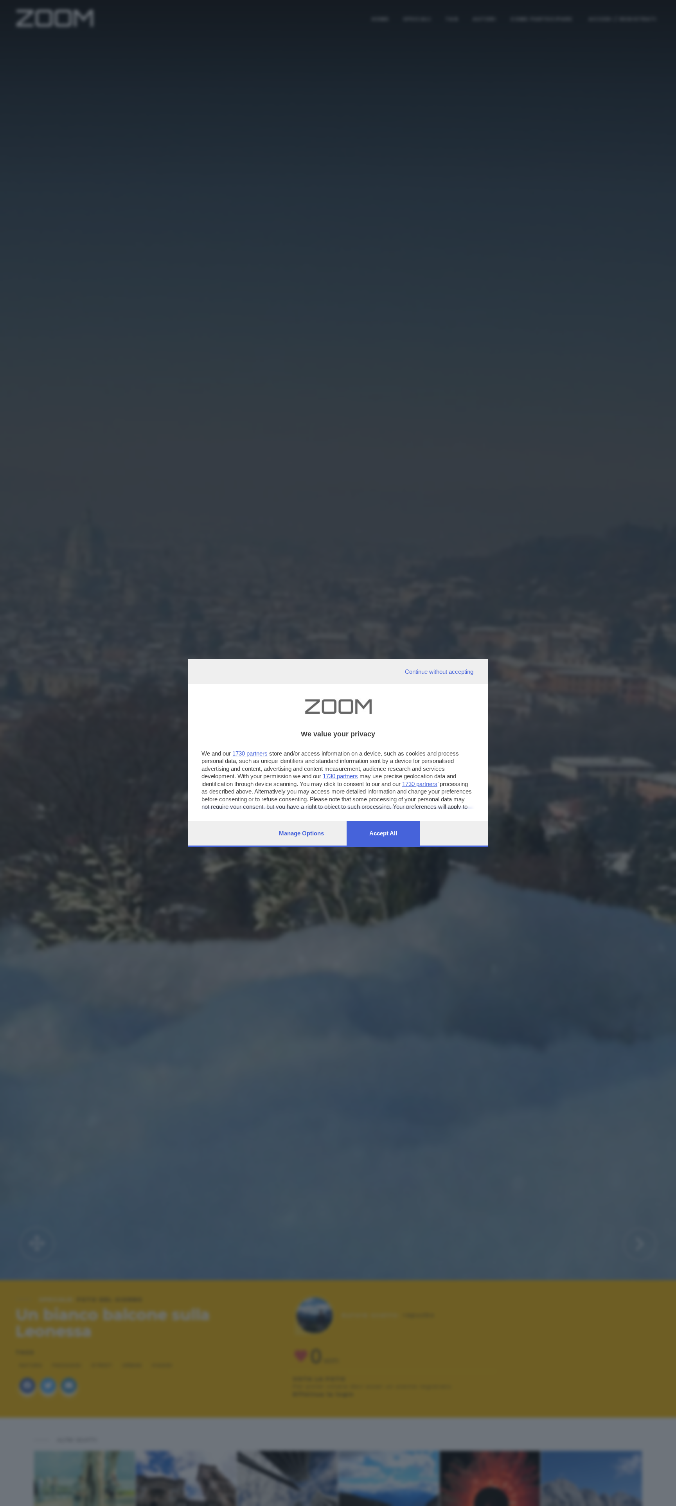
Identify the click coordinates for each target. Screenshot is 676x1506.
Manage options (301, 833)
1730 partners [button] (250, 753)
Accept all (383, 833)
